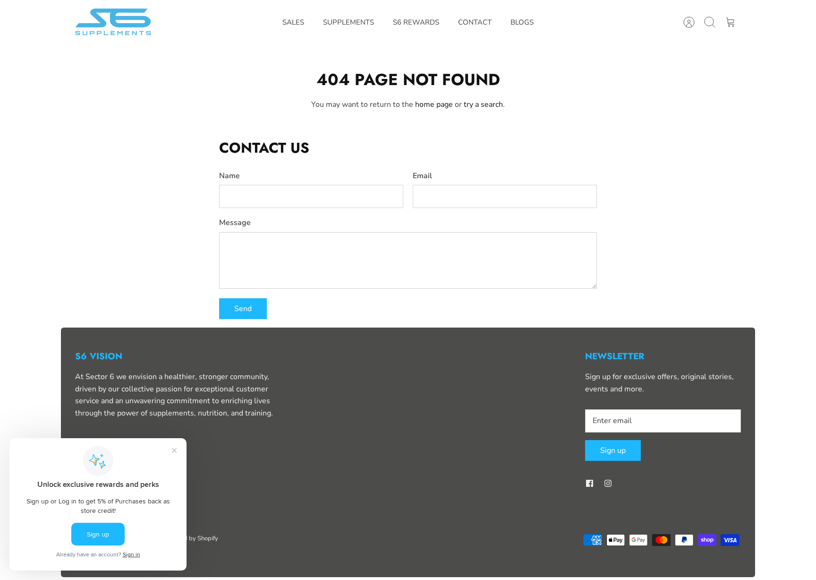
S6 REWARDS (416, 22)
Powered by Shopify (190, 538)
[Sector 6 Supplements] (114, 22)
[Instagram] (608, 483)
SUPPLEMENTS (348, 22)
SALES (293, 22)
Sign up (613, 450)
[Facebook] (589, 483)
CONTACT (475, 22)
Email (422, 176)
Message (235, 222)
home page (434, 104)
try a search (483, 104)
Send (243, 308)
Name (229, 176)
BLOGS (522, 22)
